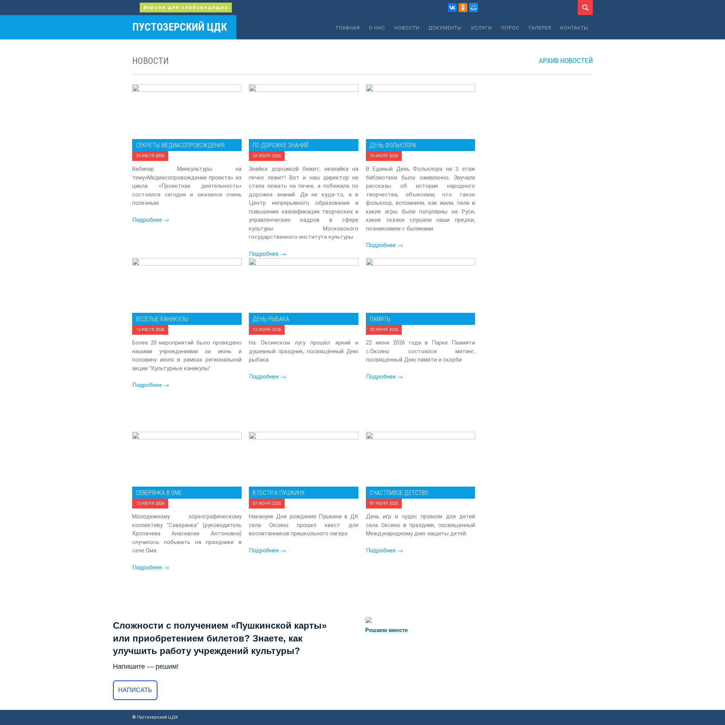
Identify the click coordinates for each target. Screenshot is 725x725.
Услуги (481, 28)
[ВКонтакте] (452, 7)
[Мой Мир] (473, 7)
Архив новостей (566, 61)
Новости (407, 28)
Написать (135, 690)
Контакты (574, 28)
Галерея (540, 28)
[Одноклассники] (462, 7)
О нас (377, 28)
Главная (348, 28)
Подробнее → (267, 253)
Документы (445, 28)
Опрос (510, 28)
